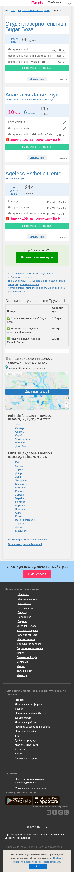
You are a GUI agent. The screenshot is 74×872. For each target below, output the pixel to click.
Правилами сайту (52, 862)
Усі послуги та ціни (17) (37, 67)
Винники (20, 442)
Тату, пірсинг (24, 670)
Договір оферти (24, 717)
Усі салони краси (26, 625)
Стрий (18, 435)
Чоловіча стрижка (27, 634)
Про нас (19, 699)
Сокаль (19, 431)
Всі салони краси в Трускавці (25, 544)
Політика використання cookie (32, 726)
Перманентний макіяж (30, 648)
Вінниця (20, 491)
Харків (19, 469)
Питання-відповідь (25, 731)
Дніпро (19, 473)
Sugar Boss (35, 26)
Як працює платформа (28, 704)
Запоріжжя (21, 480)
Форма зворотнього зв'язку (30, 787)
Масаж (21, 666)
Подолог (22, 621)
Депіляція (22, 661)
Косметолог (24, 603)
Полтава (20, 501)
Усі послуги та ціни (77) (37, 146)
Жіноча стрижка (26, 639)
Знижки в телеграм (26, 758)
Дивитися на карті (37, 391)
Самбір (19, 428)
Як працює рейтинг (26, 722)
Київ (17, 462)
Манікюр (22, 675)
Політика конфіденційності (30, 713)
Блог (17, 735)
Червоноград (23, 439)
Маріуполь (21, 530)
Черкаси (20, 505)
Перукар (22, 612)
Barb (37, 3)
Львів (18, 424)
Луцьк (18, 527)
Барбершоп (24, 616)
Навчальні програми (27, 744)
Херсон (19, 494)
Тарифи (19, 708)
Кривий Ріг (21, 483)
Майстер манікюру (29, 598)
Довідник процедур (26, 740)
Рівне (18, 516)
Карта (18, 753)
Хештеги (20, 749)
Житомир (20, 509)
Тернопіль (21, 523)
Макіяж (21, 652)
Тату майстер (25, 607)
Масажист (23, 594)
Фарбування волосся (29, 643)
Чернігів (19, 498)
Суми (18, 512)
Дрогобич (20, 446)
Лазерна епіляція (27, 657)
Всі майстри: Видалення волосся (27, 539)
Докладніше (37, 78)
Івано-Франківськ (25, 519)
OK (38, 866)
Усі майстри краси (27, 630)
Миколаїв (20, 487)
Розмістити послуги (37, 257)
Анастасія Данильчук (31, 96)
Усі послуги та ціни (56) (37, 225)
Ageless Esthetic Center (34, 175)
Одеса (19, 465)
